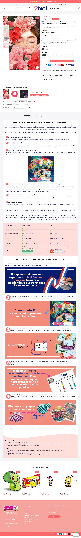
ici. (18, 217)
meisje (53, 75)
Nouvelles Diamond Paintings (68, 70)
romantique (70, 75)
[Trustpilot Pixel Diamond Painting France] (29, 250)
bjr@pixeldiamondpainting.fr (22, 4)
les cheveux (43, 75)
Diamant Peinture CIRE (9, 104)
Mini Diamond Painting (54, 8)
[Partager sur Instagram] (6, 526)
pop (64, 75)
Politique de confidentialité (29, 513)
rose (47, 76)
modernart (57, 75)
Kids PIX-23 (24, 493)
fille (55, 73)
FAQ (25, 523)
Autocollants (52, 6)
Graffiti (60, 70)
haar (67, 73)
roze (50, 76)
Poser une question (45, 67)
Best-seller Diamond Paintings (53, 70)
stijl (59, 76)
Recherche (26, 508)
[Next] (37, 43)
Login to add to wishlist (48, 82)
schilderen (56, 76)
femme (53, 73)
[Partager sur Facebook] (42, 79)
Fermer (1, 1)
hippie (69, 73)
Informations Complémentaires (40, 116)
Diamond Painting (19, 7)
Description (27, 116)
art (46, 73)
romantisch (43, 76)
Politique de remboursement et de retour (32, 515)
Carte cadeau (52, 9)
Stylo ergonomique (9, 107)
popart (66, 75)
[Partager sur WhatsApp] (51, 79)
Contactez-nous (27, 510)
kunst (72, 73)
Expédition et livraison (28, 517)
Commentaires (53, 116)
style (61, 76)
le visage (75, 73)
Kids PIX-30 (62, 493)
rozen (52, 76)
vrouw (64, 76)
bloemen (49, 73)
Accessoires (28, 7)
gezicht (61, 73)
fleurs (58, 73)
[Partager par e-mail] (49, 79)
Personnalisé (18, 9)
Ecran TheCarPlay (27, 521)
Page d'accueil (6, 12)
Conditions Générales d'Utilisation (31, 519)
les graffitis (49, 75)
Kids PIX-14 (5, 493)
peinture (61, 75)
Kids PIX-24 (43, 493)
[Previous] (11, 43)
